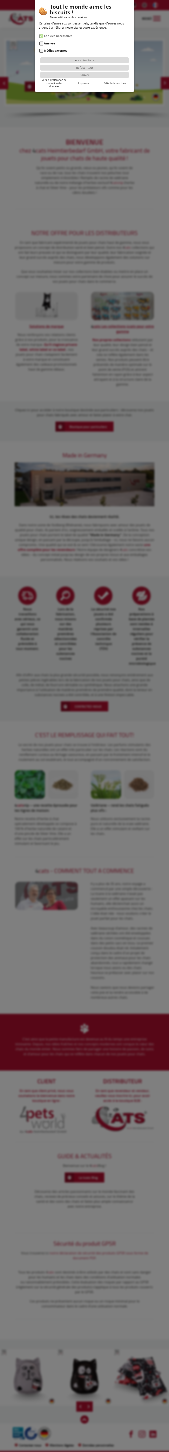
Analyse (49, 43)
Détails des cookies (115, 83)
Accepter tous (84, 60)
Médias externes (55, 51)
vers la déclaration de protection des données (54, 83)
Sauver (84, 75)
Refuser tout (84, 68)
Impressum (84, 83)
